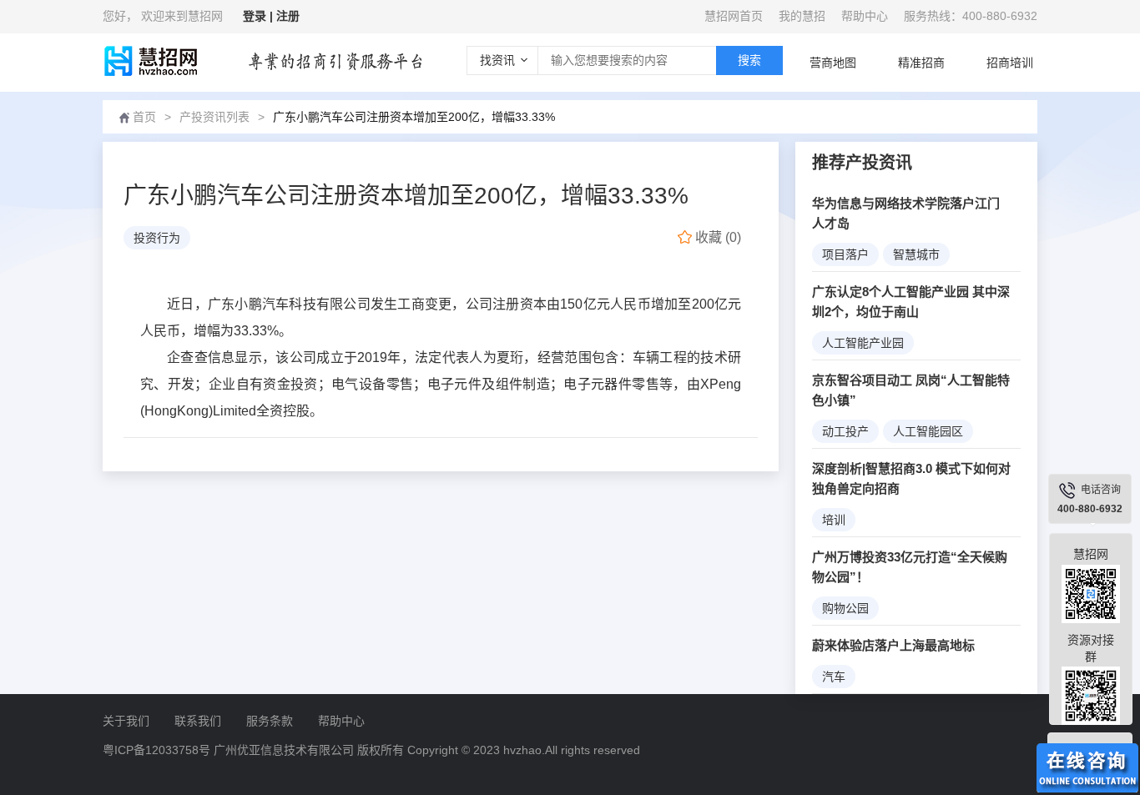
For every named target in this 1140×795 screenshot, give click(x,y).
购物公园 (845, 608)
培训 (833, 519)
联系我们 (197, 720)
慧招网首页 (733, 16)
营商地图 (833, 62)
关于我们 (126, 720)
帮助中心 (864, 16)
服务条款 (269, 720)
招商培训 (1009, 62)
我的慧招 (802, 16)
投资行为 (157, 237)
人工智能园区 (928, 431)
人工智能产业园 (863, 343)
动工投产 (845, 431)
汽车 (833, 676)
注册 (288, 16)
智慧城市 (916, 254)
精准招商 (921, 62)
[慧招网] (150, 61)
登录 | (259, 16)
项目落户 (845, 254)
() (718, 237)
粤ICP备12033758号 (156, 750)
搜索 (749, 60)
